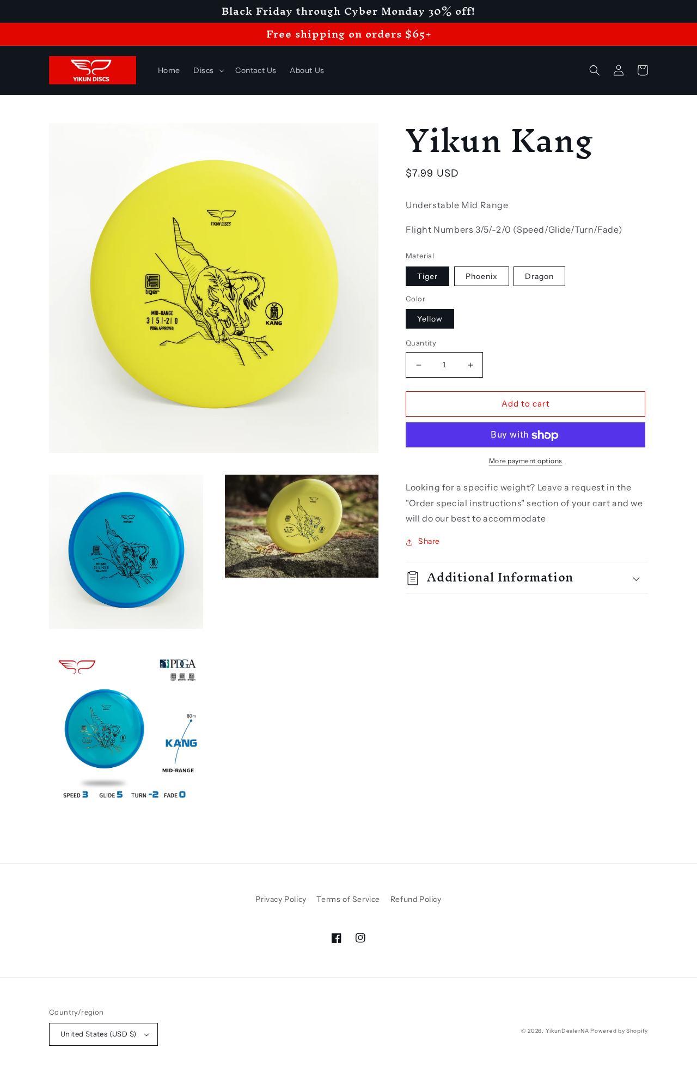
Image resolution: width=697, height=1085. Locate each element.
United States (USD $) (98, 1033)
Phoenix (482, 277)
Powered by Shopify (619, 1030)
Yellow (430, 319)
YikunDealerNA (567, 1030)
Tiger (427, 277)
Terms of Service (348, 899)
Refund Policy (416, 899)
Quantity (421, 343)
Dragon (539, 277)
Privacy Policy (280, 899)
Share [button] (429, 542)
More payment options (526, 461)
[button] (208, 70)
